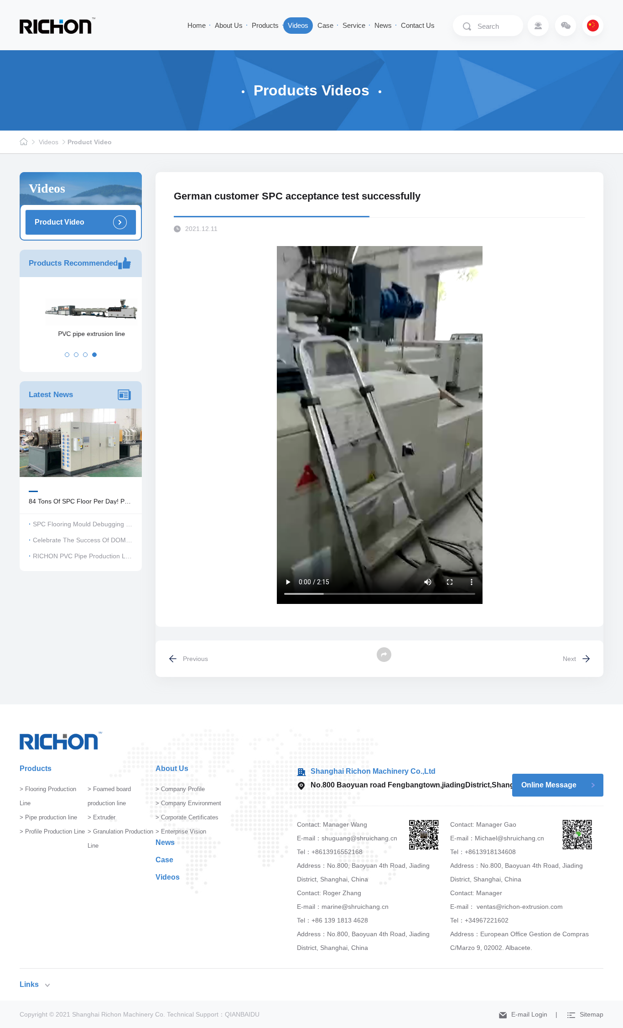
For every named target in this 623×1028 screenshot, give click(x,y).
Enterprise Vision (183, 831)
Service (354, 25)
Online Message (548, 785)
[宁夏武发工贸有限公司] (57, 25)
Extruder (104, 817)
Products (265, 25)
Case (325, 25)
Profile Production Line (55, 831)
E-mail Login (529, 1014)
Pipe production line (51, 817)
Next (569, 658)
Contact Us (418, 25)
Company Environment (191, 803)
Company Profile (183, 789)
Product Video (89, 142)
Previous (195, 658)
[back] (384, 654)
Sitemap (591, 1014)
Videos (298, 25)
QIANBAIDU (242, 1014)
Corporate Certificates (189, 817)
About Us (229, 25)
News (383, 25)
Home (196, 25)
